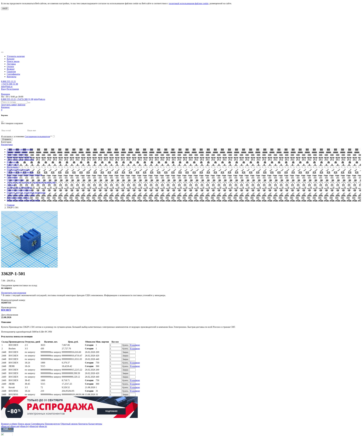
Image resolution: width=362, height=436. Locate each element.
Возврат (11, 69)
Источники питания (16, 154)
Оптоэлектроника (15, 180)
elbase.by (24, 426)
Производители (52, 424)
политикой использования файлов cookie (188, 3)
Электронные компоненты (20, 149)
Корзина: (5, 107)
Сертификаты (13, 74)
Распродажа (7, 144)
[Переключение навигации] (2, 52)
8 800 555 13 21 (8, 81)
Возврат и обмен (9, 424)
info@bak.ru (6, 86)
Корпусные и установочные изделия (24, 175)
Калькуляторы (95, 424)
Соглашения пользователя (37, 136)
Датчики (11, 185)
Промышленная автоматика (20, 172)
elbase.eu (5, 426)
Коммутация (13, 164)
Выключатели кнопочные (19, 190)
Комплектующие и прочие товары (23, 200)
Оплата (10, 66)
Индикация (12, 162)
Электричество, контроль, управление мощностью (31, 182)
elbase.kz (43, 426)
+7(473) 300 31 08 (9, 84)
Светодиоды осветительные (20, 159)
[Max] (3, 419)
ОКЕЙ (4, 8)
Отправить (6, 139)
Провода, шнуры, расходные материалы (26, 192)
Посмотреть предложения (13, 293)
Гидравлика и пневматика (19, 187)
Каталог (11, 59)
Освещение (12, 177)
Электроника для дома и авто (21, 195)
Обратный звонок (69, 424)
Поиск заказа (13, 61)
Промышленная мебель (18, 197)
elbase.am (14, 426)
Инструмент (13, 167)
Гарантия (11, 71)
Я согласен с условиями (26, 136)
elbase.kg (33, 426)
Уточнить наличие (16, 56)
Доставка (11, 64)
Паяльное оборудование (18, 169)
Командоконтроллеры (17, 152)
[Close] (2, 121)
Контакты (11, 76)
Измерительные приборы (19, 157)
